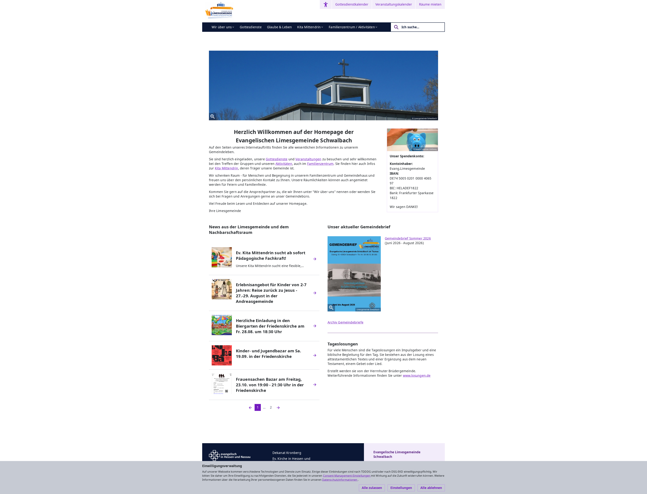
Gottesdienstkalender (351, 4)
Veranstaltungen (308, 159)
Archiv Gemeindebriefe (345, 322)
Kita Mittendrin (309, 27)
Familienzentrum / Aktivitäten (352, 27)
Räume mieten (430, 4)
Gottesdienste (250, 27)
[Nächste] (278, 407)
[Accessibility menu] (326, 4)
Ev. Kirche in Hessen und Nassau (291, 460)
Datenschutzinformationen (340, 480)
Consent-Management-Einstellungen (347, 476)
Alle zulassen (372, 488)
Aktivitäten (283, 164)
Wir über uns (222, 27)
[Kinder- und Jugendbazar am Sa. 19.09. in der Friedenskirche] (315, 355)
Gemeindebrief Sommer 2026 (408, 238)
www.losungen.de (417, 375)
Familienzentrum (320, 164)
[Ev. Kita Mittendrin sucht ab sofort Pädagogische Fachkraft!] (315, 259)
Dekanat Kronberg (286, 453)
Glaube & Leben (279, 27)
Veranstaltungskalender (393, 4)
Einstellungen (401, 488)
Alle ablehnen (431, 488)
